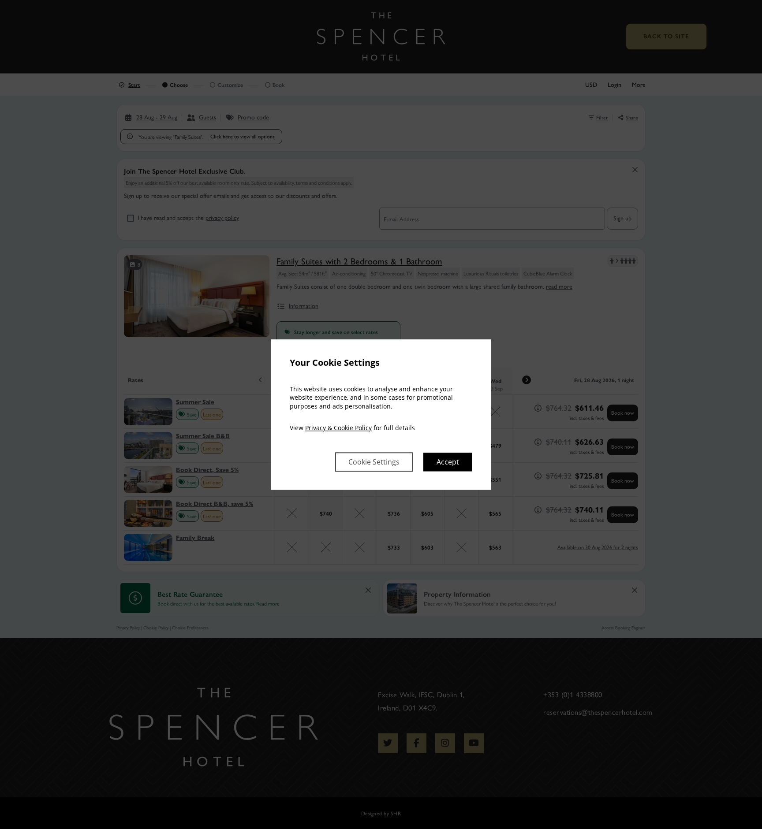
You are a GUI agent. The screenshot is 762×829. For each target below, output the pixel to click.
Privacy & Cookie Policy (338, 428)
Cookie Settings (374, 462)
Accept (448, 462)
